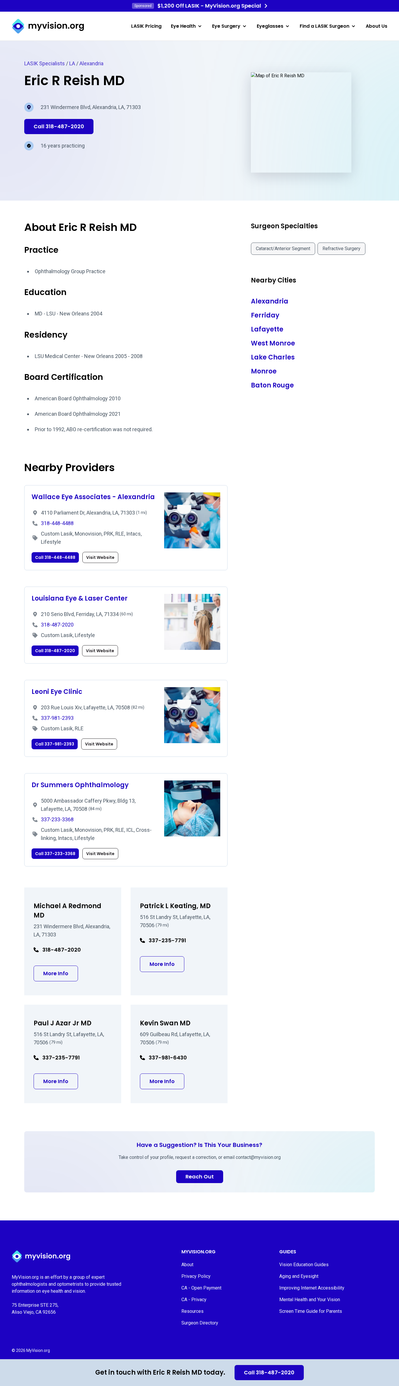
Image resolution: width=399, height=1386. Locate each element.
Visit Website (100, 557)
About (187, 1264)
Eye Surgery (226, 26)
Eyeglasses (270, 26)
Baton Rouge (272, 385)
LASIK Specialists (44, 63)
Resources (192, 1311)
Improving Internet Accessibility (311, 1288)
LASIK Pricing (146, 26)
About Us (376, 26)
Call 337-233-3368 (55, 854)
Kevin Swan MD (165, 1023)
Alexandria (91, 63)
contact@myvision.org (258, 1157)
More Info (60, 973)
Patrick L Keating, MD (175, 905)
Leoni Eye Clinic (57, 691)
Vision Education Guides (304, 1264)
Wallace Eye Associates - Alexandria (93, 496)
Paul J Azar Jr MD (62, 1023)
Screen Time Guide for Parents (310, 1311)
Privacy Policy (196, 1276)
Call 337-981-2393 (54, 744)
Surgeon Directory (199, 1323)
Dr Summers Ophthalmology (80, 785)
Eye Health (183, 26)
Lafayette (267, 329)
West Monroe (273, 343)
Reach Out (199, 1176)
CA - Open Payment (201, 1288)
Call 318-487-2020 (269, 1372)
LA (72, 63)
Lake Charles (273, 357)
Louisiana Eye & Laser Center (80, 598)
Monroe (264, 371)
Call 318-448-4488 (55, 557)
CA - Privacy (194, 1299)
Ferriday (265, 315)
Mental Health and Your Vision (309, 1299)
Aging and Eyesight (298, 1276)
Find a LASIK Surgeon (324, 26)
